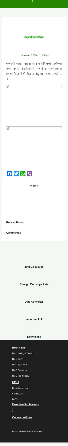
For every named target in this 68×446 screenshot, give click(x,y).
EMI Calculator (34, 266)
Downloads (34, 336)
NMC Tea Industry (20, 376)
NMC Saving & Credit (22, 353)
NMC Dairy (17, 359)
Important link (34, 319)
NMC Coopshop (20, 370)
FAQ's (15, 399)
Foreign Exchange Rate (34, 284)
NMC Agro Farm (19, 364)
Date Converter (34, 301)
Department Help (20, 388)
